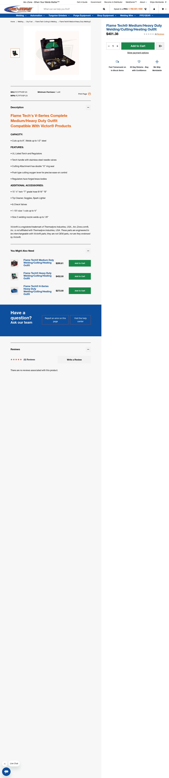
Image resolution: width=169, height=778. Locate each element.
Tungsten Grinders (58, 15)
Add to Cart (80, 263)
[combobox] (74, 9)
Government (96, 2)
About (142, 2)
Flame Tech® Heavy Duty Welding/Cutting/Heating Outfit (37, 276)
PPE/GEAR (145, 15)
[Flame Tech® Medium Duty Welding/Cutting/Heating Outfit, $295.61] (14, 263)
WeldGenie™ (131, 2)
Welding (20, 15)
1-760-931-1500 (135, 9)
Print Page (82, 94)
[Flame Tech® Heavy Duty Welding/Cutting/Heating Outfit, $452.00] (14, 276)
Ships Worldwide (157, 2)
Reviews (160, 34)
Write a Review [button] (74, 359)
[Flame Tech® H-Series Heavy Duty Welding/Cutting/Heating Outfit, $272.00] (14, 291)
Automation (36, 15)
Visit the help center (80, 320)
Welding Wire (126, 15)
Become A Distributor (113, 2)
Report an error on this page (55, 320)
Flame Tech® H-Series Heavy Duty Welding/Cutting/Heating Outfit (37, 290)
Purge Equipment (82, 15)
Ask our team (21, 322)
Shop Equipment (105, 15)
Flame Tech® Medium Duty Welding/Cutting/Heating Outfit (39, 263)
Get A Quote (82, 2)
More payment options (138, 52)
